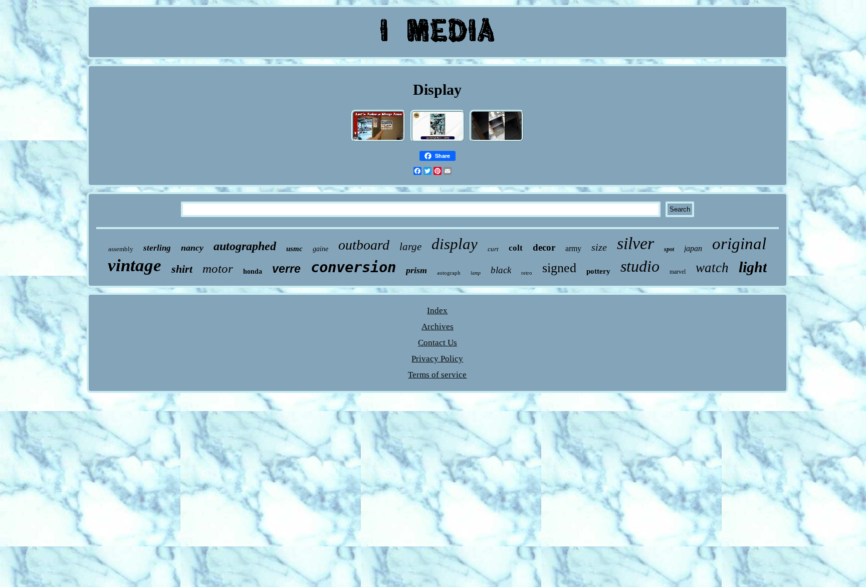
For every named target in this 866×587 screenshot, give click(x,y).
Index (437, 310)
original (739, 244)
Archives (437, 326)
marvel (678, 271)
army (573, 248)
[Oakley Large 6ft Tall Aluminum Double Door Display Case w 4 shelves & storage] (496, 140)
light (753, 267)
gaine (320, 249)
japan (693, 248)
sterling (157, 248)
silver (635, 243)
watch (712, 267)
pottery (598, 271)
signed (559, 268)
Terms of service (437, 374)
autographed (244, 246)
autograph (449, 273)
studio (640, 266)
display (454, 244)
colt (516, 248)
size (599, 247)
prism (416, 270)
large (410, 247)
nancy (192, 248)
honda (252, 271)
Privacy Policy (437, 358)
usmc (294, 249)
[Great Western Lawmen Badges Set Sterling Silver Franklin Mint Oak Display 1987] (437, 140)
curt (493, 249)
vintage (134, 265)
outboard (363, 245)
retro (526, 273)
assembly (120, 249)
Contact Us (437, 342)
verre (286, 268)
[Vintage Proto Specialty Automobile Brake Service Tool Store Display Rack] (378, 140)
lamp (476, 273)
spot (669, 249)
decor (544, 247)
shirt (181, 269)
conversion (353, 267)
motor (217, 268)
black (501, 270)
